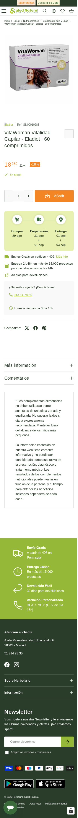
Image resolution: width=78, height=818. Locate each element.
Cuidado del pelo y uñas (55, 21)
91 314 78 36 (13, 667)
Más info (62, 256)
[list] (39, 69)
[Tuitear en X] (27, 328)
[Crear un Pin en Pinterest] (44, 328)
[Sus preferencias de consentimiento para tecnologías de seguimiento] (67, 811)
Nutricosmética (31, 21)
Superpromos (26, 2)
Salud (17, 21)
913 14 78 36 (23, 295)
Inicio (7, 21)
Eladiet (9, 124)
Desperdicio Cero (48, 2)
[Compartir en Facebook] (35, 328)
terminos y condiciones (37, 766)
